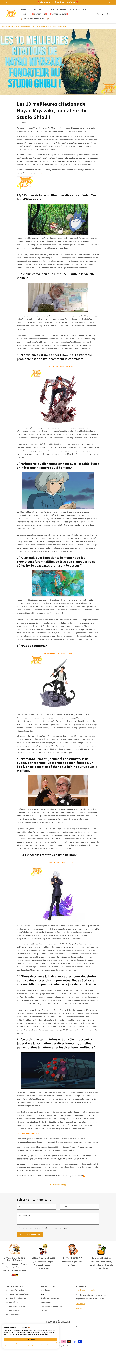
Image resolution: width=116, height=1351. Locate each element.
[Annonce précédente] (6, 2)
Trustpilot (44, 1310)
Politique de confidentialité (16, 1306)
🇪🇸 (14, 1275)
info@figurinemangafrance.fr (88, 1290)
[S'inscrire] (75, 1326)
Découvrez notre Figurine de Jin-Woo (58, 653)
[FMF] (25, 189)
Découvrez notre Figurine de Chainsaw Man (58, 366)
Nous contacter (46, 1302)
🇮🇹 (12, 1275)
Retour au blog (59, 1184)
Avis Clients (45, 1290)
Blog (42, 1294)
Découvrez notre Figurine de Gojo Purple (58, 862)
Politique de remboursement (52, 1306)
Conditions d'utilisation (15, 1290)
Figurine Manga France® (9, 26)
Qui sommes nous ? (13, 1314)
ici (42, 173)
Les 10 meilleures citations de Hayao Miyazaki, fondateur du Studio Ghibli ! (43, 26)
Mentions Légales (12, 1302)
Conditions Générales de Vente (17, 1294)
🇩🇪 (17, 1275)
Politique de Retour (13, 1310)
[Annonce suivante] (109, 2)
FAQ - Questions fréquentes (16, 1298)
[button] (25, 9)
